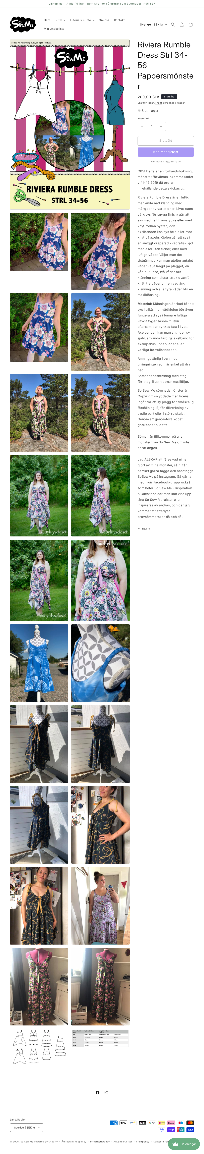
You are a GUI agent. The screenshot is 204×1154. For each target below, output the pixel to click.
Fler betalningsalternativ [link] (166, 161)
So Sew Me (27, 1141)
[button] (59, 20)
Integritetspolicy (100, 1141)
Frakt (158, 102)
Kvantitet (143, 118)
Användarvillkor (123, 1141)
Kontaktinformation (165, 1141)
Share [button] (146, 529)
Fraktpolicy (142, 1141)
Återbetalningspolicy (74, 1141)
